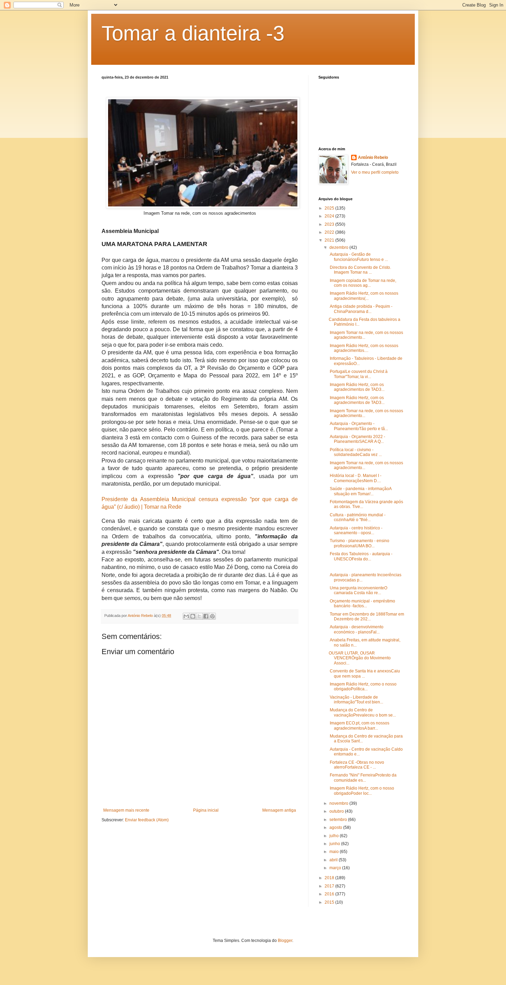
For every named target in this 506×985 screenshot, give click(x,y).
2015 (330, 902)
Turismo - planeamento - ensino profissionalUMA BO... (359, 543)
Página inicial (206, 810)
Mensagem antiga (279, 810)
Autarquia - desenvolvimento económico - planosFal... (356, 629)
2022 (330, 232)
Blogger (285, 940)
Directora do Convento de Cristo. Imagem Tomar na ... (360, 270)
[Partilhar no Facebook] (205, 616)
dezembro (339, 247)
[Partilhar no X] (199, 616)
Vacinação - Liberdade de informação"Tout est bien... (356, 699)
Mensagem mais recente (126, 810)
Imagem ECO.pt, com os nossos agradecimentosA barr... (359, 725)
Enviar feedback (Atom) (147, 820)
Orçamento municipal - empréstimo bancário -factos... (362, 603)
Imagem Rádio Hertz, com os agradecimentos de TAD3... (356, 387)
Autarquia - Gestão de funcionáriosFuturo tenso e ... (358, 257)
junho (335, 843)
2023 (330, 224)
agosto (336, 827)
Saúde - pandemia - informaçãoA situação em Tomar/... (360, 491)
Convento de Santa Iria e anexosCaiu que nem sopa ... (364, 673)
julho (334, 835)
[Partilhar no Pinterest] (212, 616)
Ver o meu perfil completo (375, 172)
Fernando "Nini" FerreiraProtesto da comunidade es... (363, 777)
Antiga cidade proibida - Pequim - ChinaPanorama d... (360, 309)
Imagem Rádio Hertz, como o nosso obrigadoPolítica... (363, 686)
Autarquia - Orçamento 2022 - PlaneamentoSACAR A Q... (357, 439)
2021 (330, 240)
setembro (338, 819)
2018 (330, 877)
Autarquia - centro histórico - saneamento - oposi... (355, 530)
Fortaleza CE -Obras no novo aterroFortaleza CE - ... (356, 765)
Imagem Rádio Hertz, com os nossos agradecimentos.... (363, 348)
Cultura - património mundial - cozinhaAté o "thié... (357, 517)
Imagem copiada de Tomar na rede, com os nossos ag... (362, 283)
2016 (330, 894)
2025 (330, 208)
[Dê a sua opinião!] (192, 616)
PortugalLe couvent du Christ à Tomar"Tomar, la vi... (358, 374)
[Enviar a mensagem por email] (186, 616)
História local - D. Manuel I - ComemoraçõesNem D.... (355, 478)
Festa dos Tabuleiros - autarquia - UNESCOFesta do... (360, 556)
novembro (339, 803)
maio (334, 851)
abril (334, 859)
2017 (330, 886)
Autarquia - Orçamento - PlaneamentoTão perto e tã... (358, 426)
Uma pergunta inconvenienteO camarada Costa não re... (358, 590)
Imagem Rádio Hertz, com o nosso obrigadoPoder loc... (361, 790)
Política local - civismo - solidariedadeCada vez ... (355, 452)
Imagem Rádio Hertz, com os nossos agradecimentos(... (363, 296)
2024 (330, 216)
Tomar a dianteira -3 (193, 33)
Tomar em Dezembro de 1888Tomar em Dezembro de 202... (366, 616)
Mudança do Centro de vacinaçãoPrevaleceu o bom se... (362, 712)
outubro (337, 811)
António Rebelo (373, 157)
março (335, 867)
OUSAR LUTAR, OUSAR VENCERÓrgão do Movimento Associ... (360, 658)
